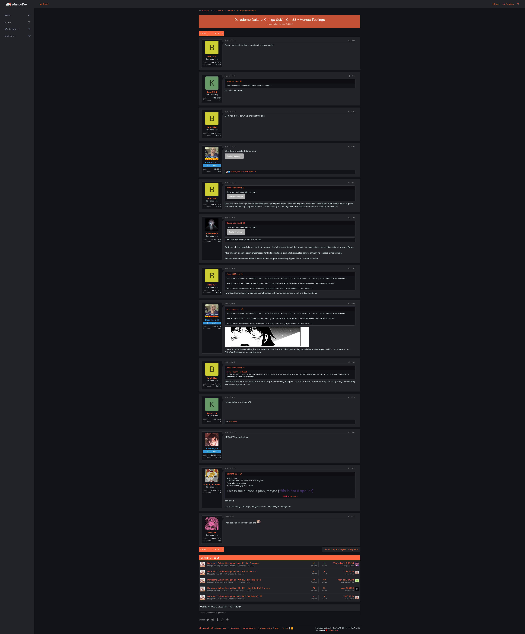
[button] (18, 29)
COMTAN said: (233, 474)
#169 (353, 362)
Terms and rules (249, 628)
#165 (353, 182)
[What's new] (518, 4)
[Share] (349, 40)
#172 (353, 468)
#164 (353, 146)
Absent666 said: (233, 274)
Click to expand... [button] (290, 496)
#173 (353, 516)
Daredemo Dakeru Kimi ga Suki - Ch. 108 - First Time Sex (234, 579)
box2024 (212, 56)
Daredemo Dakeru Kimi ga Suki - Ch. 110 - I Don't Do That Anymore (238, 588)
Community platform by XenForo (337, 628)
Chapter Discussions (237, 566)
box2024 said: (233, 81)
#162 (353, 76)
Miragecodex (348, 566)
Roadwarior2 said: (234, 188)
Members (9, 36)
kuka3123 (212, 92)
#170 (353, 397)
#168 (353, 304)
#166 (353, 218)
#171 (353, 432)
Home (7, 15)
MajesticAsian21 (347, 582)
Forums (8, 22)
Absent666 (212, 233)
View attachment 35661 (237, 372)
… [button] (212, 33)
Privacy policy (266, 628)
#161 (353, 40)
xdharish (212, 532)
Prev (204, 33)
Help (277, 628)
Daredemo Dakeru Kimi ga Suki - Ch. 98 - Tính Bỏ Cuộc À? (234, 596)
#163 (353, 111)
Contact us (234, 628)
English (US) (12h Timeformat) (213, 628)
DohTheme (334, 630)
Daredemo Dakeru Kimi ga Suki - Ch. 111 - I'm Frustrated (233, 563)
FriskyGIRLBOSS (211, 484)
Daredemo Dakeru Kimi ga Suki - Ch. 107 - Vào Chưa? (232, 571)
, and (243, 172)
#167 (353, 269)
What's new (10, 29)
